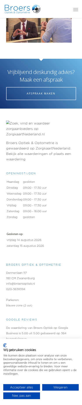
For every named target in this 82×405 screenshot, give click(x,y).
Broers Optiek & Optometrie (30, 143)
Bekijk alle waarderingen (27, 154)
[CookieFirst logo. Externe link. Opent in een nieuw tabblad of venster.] (5, 345)
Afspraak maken (41, 93)
